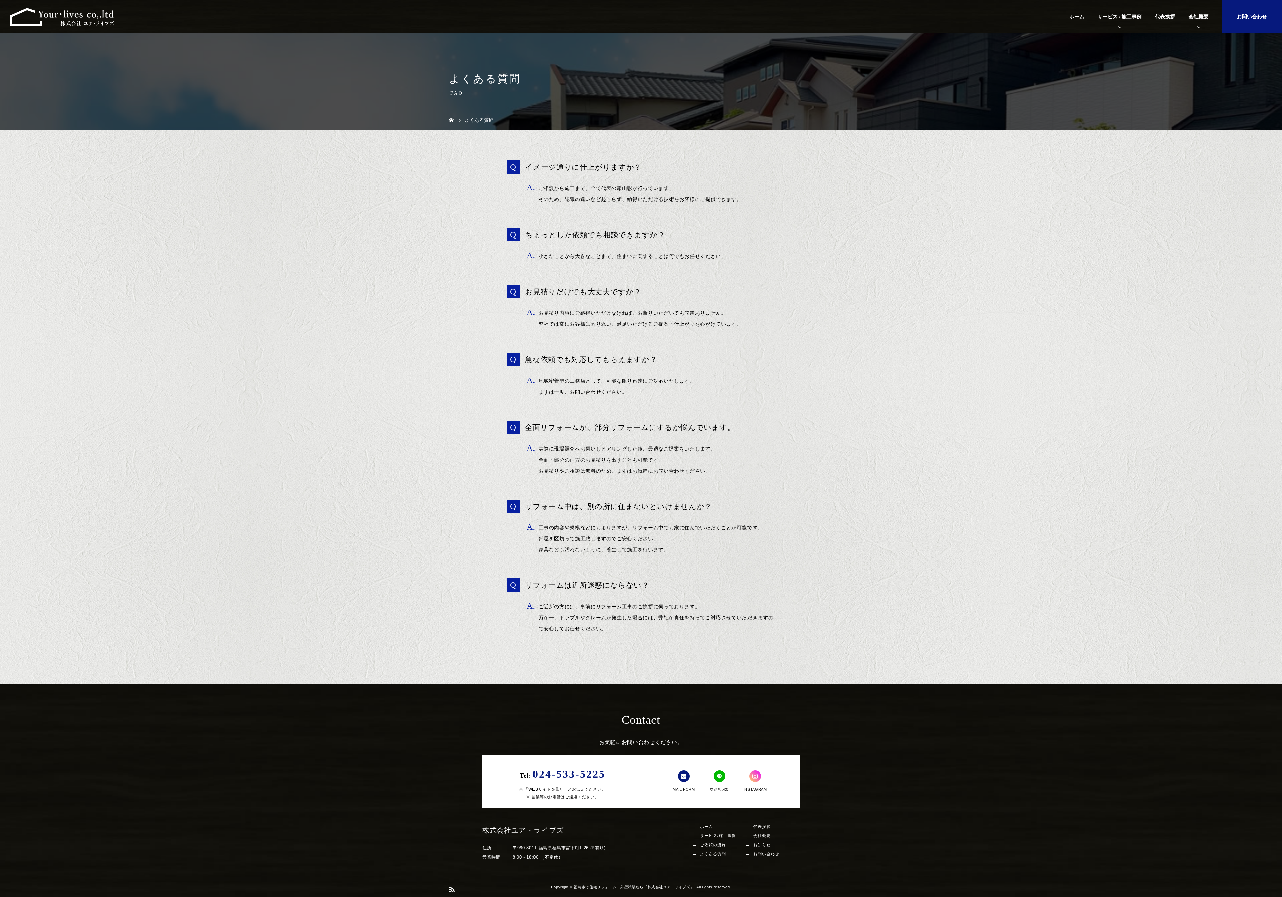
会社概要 (1199, 16)
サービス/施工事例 (718, 835)
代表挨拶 (1165, 16)
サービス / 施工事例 (1120, 16)
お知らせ (762, 845)
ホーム (1076, 16)
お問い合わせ (1252, 16)
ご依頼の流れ (713, 845)
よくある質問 (713, 854)
